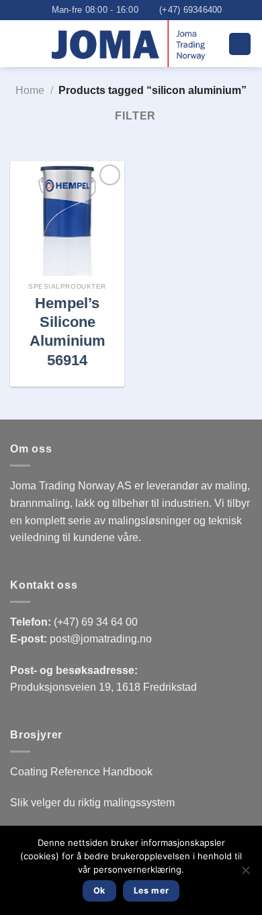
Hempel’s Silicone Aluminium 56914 (67, 332)
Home (29, 90)
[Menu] (240, 44)
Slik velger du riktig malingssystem (92, 802)
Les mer (151, 890)
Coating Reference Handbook (81, 771)
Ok (99, 890)
